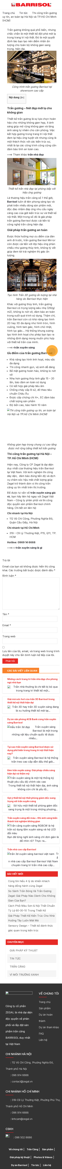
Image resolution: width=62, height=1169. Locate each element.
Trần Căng (17, 966)
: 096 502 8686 (22, 1137)
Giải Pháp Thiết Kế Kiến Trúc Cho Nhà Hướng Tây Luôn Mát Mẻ (31, 918)
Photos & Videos (43, 1157)
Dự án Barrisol (19, 1165)
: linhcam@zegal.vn (21, 1118)
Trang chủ (8, 13)
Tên (5, 614)
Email (6, 625)
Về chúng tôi (16, 1149)
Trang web (8, 636)
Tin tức (23, 13)
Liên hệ (43, 1039)
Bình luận (9, 575)
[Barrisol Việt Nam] (31, 4)
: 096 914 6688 (19, 1075)
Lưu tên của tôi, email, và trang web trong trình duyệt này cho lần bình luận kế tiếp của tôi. (30, 653)
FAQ (41, 1033)
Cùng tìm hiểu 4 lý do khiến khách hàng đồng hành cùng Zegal (29, 883)
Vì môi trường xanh (24, 974)
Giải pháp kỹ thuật (24, 950)
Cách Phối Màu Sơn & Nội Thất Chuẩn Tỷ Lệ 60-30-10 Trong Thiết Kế (31, 908)
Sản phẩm (45, 1008)
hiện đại (38, 224)
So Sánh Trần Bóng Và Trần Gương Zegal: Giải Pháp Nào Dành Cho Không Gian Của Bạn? (31, 895)
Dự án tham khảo (49, 1027)
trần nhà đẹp (36, 154)
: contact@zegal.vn (21, 1081)
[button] (58, 5)
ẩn (22, 97)
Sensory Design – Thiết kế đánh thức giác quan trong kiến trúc (30, 928)
